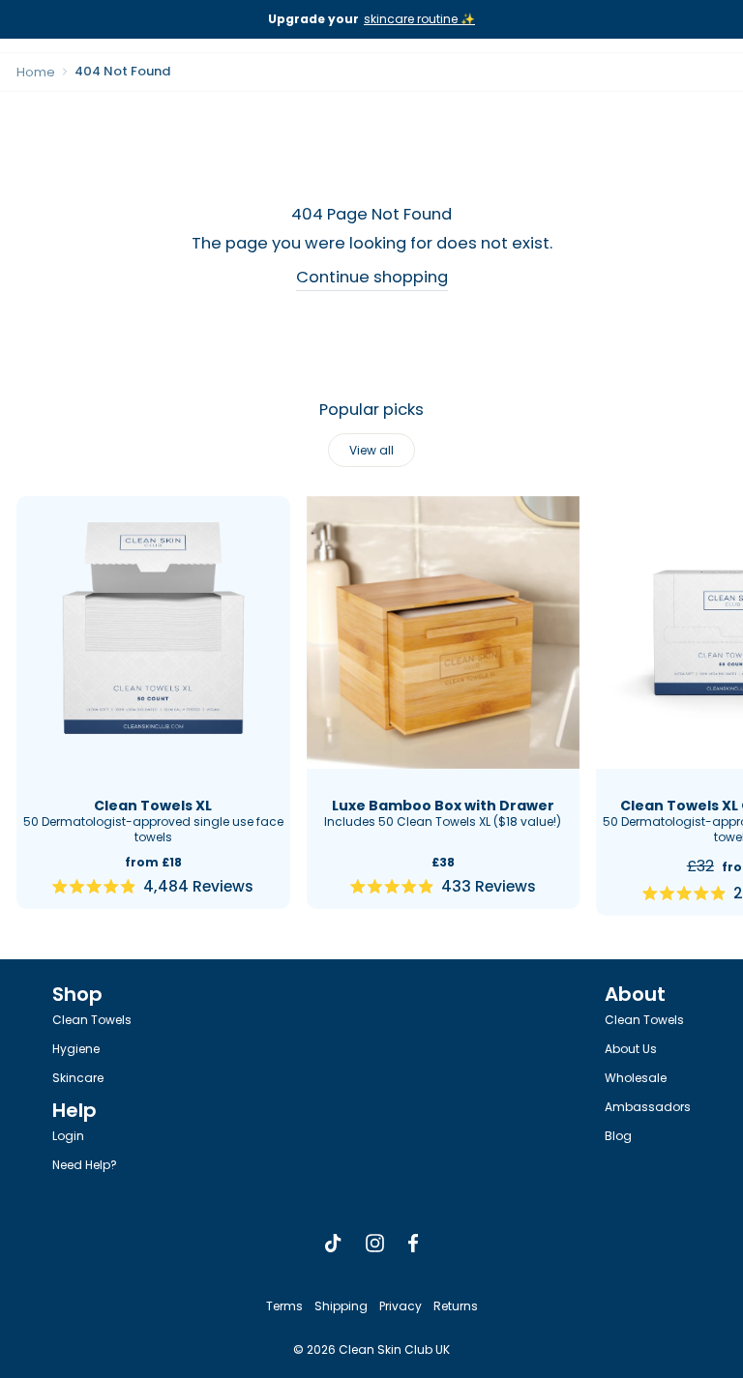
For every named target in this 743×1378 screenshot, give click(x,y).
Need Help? (84, 1165)
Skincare (78, 1078)
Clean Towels (92, 1020)
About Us (631, 1049)
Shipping (341, 1306)
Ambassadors (648, 1107)
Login (68, 1136)
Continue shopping (372, 277)
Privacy (400, 1306)
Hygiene (76, 1049)
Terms (284, 1306)
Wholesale (636, 1078)
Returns (455, 1306)
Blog (618, 1136)
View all (371, 450)
